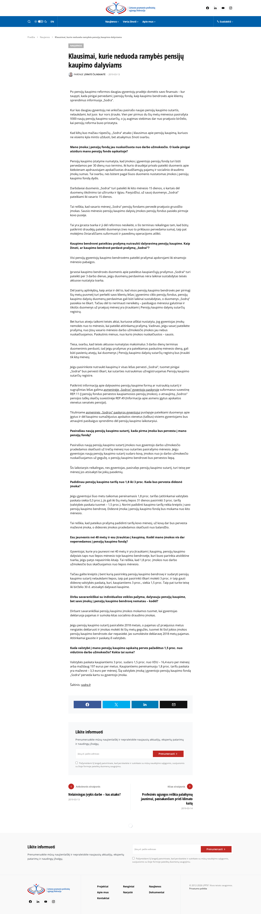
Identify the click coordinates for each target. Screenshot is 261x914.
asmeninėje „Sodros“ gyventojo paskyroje (131, 390)
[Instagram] (230, 8)
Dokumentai (156, 892)
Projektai (102, 886)
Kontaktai (103, 898)
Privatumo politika (198, 888)
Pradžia (31, 37)
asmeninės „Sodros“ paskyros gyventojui (113, 412)
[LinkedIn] (215, 8)
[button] (29, 21)
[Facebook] (207, 8)
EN (52, 21)
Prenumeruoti (167, 753)
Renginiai (128, 886)
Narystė (128, 892)
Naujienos (45, 37)
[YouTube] (223, 8)
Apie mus (103, 892)
